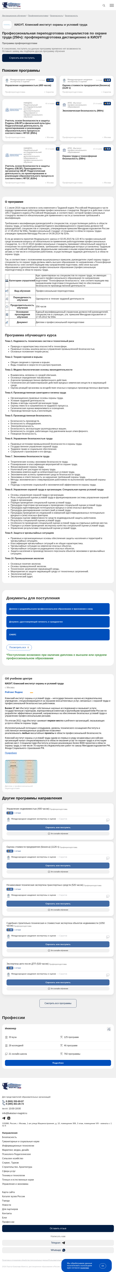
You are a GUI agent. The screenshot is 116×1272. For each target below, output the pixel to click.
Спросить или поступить (22, 58)
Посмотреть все (17, 647)
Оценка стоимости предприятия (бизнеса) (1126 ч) (33, 847)
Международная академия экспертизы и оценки (33, 819)
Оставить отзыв (58, 1228)
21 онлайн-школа (18, 1054)
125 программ (71, 1037)
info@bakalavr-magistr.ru (14, 1113)
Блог (4, 1217)
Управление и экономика (15, 1184)
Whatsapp (56, 1250)
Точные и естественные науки (18, 1179)
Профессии (8, 1222)
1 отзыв (17, 813)
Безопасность (56, 15)
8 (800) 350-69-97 (15, 1101)
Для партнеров (10, 1209)
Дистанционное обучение (14, 15)
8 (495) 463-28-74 (15, 1104)
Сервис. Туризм (10, 1162)
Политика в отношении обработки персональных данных (25, 1260)
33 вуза (13, 1037)
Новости (6, 1205)
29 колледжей (16, 1045)
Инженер (10, 1028)
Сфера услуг (9, 1171)
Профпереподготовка (38, 15)
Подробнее (11, 753)
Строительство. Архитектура (17, 1167)
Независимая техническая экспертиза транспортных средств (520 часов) (45, 885)
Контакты (7, 1213)
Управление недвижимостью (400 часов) (28, 809)
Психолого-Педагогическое (16, 1154)
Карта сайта (8, 1192)
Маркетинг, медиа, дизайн (15, 1150)
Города (6, 1200)
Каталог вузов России (13, 1196)
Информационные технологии (18, 1145)
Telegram (55, 1243)
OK (103, 1266)
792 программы (72, 1054)
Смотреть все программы (58, 1003)
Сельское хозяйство (12, 1158)
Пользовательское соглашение (61, 1260)
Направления (9, 1133)
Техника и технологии (13, 1175)
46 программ (70, 1045)
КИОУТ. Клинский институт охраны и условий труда (50, 24)
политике (84, 1268)
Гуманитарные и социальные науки (20, 1141)
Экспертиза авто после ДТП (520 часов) (28, 964)
